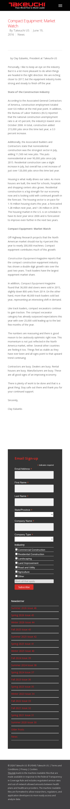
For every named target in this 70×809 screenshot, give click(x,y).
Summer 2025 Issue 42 (24, 636)
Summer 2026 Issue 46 (24, 608)
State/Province (23, 509)
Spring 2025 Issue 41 (22, 643)
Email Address (23, 468)
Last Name (21, 496)
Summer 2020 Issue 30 (24, 722)
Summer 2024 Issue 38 (24, 665)
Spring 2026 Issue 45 (22, 615)
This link (11, 773)
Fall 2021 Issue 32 (21, 708)
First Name (22, 482)
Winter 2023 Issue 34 (22, 693)
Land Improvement (28, 563)
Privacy (24, 769)
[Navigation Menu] (60, 5)
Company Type (24, 534)
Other (21, 576)
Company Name (24, 521)
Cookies (33, 769)
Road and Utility (26, 567)
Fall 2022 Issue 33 (21, 701)
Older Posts (17, 729)
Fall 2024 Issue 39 (21, 658)
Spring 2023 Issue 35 (22, 686)
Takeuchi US (21, 30)
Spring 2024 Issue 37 (22, 672)
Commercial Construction (31, 549)
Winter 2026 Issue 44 (22, 622)
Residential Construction (31, 554)
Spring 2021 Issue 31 (22, 715)
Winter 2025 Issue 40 (22, 651)
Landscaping (25, 558)
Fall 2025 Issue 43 (21, 629)
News (21, 34)
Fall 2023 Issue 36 (21, 679)
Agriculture (24, 572)
